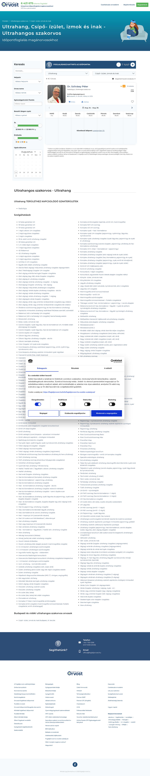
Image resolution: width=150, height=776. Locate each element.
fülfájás (124, 724)
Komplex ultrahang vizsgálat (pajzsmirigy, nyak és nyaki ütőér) (104, 263)
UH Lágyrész (85, 505)
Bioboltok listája (50, 690)
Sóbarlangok (49, 707)
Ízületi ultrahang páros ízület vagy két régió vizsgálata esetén (41, 570)
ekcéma (111, 717)
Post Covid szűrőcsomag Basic (92, 434)
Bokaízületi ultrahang (26, 319)
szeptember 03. (99, 131)
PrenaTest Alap (86, 440)
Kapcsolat (111, 684)
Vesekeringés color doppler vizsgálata (94, 600)
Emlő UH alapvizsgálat (27, 429)
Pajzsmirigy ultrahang (88, 429)
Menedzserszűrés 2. (87, 328)
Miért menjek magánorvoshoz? (55, 742)
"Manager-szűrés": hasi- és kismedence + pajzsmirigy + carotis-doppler (107, 303)
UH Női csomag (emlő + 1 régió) (92, 508)
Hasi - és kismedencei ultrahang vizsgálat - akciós (37, 486)
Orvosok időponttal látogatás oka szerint (27, 707)
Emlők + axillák (24, 420)
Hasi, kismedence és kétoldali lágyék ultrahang (36, 510)
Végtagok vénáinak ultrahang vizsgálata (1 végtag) (99, 574)
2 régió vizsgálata (25, 236)
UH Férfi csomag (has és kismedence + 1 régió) (98, 493)
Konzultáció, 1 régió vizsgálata (91, 272)
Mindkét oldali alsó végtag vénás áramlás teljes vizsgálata (102, 331)
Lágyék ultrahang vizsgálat (90, 283)
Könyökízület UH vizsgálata (90, 280)
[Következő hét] (132, 108)
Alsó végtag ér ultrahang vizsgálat (31, 279)
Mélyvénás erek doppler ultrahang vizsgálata (97, 322)
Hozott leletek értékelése (27, 541)
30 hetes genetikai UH (26, 242)
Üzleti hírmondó (82, 687)
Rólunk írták (81, 714)
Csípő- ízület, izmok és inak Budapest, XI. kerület (36, 620)
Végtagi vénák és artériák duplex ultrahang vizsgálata (100, 566)
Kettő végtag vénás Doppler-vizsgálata (33, 584)
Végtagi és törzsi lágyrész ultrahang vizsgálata (98, 555)
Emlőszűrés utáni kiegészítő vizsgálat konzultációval (38, 426)
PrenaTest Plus (85, 446)
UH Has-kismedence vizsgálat (91, 499)
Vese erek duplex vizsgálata (90, 597)
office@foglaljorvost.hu (92, 653)
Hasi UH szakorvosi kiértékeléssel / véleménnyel (36, 518)
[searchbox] (25, 104)
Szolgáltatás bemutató (115, 694)
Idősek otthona (50, 700)
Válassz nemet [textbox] (20, 93)
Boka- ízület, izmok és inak (28, 322)
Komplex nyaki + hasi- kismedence (93, 231)
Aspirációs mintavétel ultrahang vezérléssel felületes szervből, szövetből (45, 310)
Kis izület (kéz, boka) (26, 592)
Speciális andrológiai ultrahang (92, 457)
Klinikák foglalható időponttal (23, 710)
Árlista (73, 102)
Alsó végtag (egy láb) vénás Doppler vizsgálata (36, 276)
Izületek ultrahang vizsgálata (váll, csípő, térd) (35, 567)
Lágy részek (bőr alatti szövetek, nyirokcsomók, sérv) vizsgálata (104, 286)
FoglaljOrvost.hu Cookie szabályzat (56, 739)
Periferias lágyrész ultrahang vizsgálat (94, 432)
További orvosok (19, 704)
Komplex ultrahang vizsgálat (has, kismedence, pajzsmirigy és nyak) (106, 257)
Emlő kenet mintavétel (27, 423)
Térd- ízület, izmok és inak (90, 479)
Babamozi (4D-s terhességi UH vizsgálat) (34, 313)
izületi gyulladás (113, 722)
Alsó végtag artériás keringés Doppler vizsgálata (37, 273)
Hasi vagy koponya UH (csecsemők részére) (35, 524)
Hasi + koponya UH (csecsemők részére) (33, 515)
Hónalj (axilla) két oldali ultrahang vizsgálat (34, 538)
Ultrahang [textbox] (52, 73)
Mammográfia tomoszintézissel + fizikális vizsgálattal (100, 300)
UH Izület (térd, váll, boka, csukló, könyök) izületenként (101, 502)
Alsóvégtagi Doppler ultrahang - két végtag (35, 285)
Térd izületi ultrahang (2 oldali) (91, 476)
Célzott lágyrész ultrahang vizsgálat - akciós (35, 338)
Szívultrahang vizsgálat (89, 460)
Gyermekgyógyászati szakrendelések (57, 710)
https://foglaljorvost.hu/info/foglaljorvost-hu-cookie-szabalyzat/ (69, 392)
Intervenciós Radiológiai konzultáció (32, 555)
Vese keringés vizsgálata (89, 602)
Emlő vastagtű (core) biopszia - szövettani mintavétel (39, 434)
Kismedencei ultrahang (27, 598)
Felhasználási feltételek (84, 710)
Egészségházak (50, 704)
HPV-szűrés (49, 714)
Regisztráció (142, 5)
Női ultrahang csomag (88, 356)
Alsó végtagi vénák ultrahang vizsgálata (33, 293)
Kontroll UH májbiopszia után (91, 266)
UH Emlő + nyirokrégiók (89, 490)
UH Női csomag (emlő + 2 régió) (92, 510)
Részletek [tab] (75, 368)
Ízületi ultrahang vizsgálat (28, 573)
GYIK (78, 707)
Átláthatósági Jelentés (115, 700)
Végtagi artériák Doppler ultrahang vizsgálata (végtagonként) (104, 544)
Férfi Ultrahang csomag (27, 457)
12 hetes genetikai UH (26, 222)
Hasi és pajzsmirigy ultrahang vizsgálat (33, 507)
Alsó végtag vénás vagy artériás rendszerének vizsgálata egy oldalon (44, 302)
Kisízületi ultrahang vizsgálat (29, 590)
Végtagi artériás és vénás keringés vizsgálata (97, 549)
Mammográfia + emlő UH (90, 295)
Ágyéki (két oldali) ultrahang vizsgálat (32, 265)
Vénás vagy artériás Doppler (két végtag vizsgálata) (100, 594)
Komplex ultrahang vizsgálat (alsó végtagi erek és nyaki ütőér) (104, 255)
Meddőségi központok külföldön (24, 694)
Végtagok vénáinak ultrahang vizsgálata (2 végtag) (99, 577)
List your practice (113, 690)
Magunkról (48, 745)
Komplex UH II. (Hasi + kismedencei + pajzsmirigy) (99, 249)
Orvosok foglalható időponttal (24, 700)
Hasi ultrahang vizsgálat (27, 521)
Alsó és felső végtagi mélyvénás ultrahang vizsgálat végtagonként (43, 268)
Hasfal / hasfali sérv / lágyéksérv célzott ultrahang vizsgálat (41, 469)
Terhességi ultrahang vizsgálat (91, 482)
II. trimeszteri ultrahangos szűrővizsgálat (34, 550)
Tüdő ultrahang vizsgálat (89, 488)
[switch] (63, 404)
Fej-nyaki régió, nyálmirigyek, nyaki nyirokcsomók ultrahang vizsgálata (45, 443)
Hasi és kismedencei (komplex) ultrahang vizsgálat (37, 477)
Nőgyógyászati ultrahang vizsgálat (93, 353)
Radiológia (22, 209)
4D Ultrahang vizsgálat (27, 253)
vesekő (133, 722)
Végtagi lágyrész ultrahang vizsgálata (94, 563)
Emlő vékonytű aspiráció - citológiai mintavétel (36, 437)
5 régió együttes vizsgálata (28, 259)
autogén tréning (114, 724)
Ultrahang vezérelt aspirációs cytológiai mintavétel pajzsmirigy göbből (107, 522)
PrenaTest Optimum (88, 443)
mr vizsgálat (125, 722)
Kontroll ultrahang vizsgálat (91, 269)
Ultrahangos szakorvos (19, 21)
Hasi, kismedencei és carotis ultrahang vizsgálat (36, 513)
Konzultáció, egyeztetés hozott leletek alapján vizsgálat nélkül (104, 275)
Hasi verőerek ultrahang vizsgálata (31, 527)
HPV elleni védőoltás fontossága (56, 717)
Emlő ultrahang (24, 432)
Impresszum (81, 704)
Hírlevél (79, 690)
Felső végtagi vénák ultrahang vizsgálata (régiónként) (39, 451)
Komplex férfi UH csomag (90, 225)
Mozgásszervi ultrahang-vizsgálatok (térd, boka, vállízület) (102, 333)
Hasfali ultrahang (25, 471)
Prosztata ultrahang (87, 449)
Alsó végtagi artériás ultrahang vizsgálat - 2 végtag (38, 282)
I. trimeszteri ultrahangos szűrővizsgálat (33, 561)
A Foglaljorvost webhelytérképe (24, 684)
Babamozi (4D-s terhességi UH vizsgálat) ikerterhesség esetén (42, 316)
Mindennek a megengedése (106, 413)
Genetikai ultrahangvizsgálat (29, 463)
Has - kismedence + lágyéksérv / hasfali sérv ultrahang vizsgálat (42, 530)
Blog (78, 684)
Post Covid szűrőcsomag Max (91, 437)
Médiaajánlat (112, 697)
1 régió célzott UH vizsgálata (29, 231)
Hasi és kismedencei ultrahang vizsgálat (33, 483)
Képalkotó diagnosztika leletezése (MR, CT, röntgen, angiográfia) (43, 575)
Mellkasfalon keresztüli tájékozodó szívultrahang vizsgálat (102, 319)
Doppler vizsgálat (25, 386)
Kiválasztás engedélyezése (75, 413)
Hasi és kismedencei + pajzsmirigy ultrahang (35, 480)
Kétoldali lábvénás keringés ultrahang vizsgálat (36, 581)
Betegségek (49, 684)
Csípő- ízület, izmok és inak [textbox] (107, 73)
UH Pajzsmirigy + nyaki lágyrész (92, 513)
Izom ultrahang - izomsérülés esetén (32, 564)
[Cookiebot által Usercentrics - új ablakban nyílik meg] (112, 361)
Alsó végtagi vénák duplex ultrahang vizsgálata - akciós (39, 290)
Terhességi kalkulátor (83, 694)
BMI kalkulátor (50, 729)
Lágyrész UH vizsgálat (88, 289)
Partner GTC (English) (84, 700)
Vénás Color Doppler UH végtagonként (95, 585)
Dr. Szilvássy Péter (77, 86)
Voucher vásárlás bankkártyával (87, 717)
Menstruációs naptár (52, 725)
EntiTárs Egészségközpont (76, 94)
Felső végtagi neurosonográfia (30, 449)
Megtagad (43, 413)
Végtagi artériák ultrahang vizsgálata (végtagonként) (100, 546)
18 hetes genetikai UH (26, 225)
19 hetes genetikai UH (26, 228)
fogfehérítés (120, 717)
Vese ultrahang (86, 605)
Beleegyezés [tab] (42, 368)
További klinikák (19, 714)
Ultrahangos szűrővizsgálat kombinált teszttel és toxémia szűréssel (106, 519)
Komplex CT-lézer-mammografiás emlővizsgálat (37, 601)
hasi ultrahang (113, 727)
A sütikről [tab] (108, 368)
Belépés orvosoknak (52, 732)
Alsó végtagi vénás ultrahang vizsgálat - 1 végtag (37, 296)
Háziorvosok (49, 697)
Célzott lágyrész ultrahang (28, 336)
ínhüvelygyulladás (114, 719)
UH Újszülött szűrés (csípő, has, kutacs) (95, 516)
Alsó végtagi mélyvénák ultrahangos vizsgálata (36, 288)
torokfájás (129, 717)
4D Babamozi (23, 251)
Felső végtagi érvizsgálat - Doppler (31, 446)
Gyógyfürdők (49, 694)
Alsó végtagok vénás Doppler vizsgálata (33, 299)
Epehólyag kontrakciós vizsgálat (30, 440)
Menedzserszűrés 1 (87, 325)
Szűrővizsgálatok (19, 697)
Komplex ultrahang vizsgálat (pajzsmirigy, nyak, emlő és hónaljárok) (106, 260)
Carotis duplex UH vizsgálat (29, 333)
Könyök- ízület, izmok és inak (91, 277)
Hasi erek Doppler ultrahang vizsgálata (33, 474)
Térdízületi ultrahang (88, 473)
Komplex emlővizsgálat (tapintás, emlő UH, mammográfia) (103, 222)
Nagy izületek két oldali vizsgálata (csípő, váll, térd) (99, 336)
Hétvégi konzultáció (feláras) (29, 535)
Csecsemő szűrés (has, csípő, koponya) (33, 355)
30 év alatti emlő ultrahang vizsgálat (32, 239)
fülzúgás (125, 719)
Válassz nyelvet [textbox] (21, 115)
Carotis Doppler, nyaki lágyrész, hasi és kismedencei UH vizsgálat (43, 330)
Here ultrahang (24, 533)
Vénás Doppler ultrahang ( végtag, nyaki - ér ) (97, 588)
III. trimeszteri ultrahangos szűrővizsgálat (34, 547)
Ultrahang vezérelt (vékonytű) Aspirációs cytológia (99, 525)
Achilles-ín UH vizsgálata (27, 262)
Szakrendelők (18, 730)
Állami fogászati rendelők (22, 720)
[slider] (16, 125)
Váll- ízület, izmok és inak (89, 541)
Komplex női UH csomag (89, 228)
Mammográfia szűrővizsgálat (91, 297)
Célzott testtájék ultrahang (28, 341)
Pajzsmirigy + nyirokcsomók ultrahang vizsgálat (98, 421)
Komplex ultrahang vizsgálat (91, 252)
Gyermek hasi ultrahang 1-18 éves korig (33, 466)
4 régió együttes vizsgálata (28, 256)
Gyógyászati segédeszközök (23, 727)
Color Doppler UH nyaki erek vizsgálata (33, 344)
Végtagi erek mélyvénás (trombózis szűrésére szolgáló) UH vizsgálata (107, 552)
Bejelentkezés (129, 5)
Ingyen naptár (112, 707)
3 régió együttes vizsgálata (28, 248)
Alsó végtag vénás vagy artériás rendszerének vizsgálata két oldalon (44, 305)
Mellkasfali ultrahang (88, 316)
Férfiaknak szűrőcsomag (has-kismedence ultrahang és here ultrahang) (45, 454)
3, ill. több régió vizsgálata (28, 245)
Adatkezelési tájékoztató (53, 735)
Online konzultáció (20, 687)
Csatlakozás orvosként (110, 5)
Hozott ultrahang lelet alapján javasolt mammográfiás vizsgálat (42, 544)
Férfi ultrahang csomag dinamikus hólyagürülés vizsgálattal (41, 460)
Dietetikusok (18, 723)
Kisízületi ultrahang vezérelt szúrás (31, 587)
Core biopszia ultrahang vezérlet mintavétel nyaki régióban (41, 352)
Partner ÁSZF (81, 697)
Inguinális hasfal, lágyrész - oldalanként (33, 553)
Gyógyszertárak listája (52, 687)
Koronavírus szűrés (20, 690)
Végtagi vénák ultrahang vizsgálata (93, 569)
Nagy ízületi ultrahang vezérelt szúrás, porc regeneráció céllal (103, 345)
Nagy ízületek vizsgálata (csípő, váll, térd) (96, 342)
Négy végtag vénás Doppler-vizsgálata (95, 351)
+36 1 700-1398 (88, 643)
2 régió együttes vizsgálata (28, 233)
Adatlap (86, 102)
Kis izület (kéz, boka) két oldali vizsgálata (34, 595)
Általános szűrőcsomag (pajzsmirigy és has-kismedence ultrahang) (44, 308)
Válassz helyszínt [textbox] (21, 81)
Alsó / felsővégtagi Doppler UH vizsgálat (34, 271)
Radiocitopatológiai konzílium (91, 452)
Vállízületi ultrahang (87, 538)
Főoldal (5, 21)
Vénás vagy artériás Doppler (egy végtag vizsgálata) (100, 591)
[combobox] (28, 81)
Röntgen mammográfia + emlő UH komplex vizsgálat (100, 454)
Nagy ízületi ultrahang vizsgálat (92, 348)
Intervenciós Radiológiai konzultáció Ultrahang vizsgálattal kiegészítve (45, 558)
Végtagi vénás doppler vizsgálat (92, 572)
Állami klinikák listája (21, 717)
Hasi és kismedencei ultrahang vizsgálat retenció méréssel (40, 489)
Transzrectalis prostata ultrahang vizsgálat (96, 485)
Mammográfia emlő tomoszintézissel (94, 292)
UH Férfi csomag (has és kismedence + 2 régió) (98, 496)
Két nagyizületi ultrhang (27, 578)
